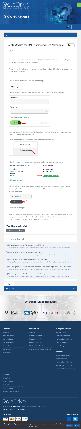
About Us (6, 332)
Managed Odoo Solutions (64, 365)
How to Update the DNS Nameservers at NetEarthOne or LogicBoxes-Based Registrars (39, 268)
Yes (12, 230)
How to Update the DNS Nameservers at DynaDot (39, 253)
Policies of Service (9, 409)
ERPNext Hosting (35, 342)
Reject (77, 425)
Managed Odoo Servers (63, 335)
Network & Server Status (11, 391)
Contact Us (6, 385)
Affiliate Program (8, 342)
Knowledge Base (8, 388)
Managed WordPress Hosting (65, 369)
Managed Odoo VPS (35, 339)
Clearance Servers (62, 342)
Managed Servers (61, 332)
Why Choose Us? (8, 335)
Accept (69, 425)
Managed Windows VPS (37, 335)
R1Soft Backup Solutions (64, 355)
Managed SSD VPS (35, 332)
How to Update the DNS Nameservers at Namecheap (39, 260)
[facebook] (69, 419)
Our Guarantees (8, 349)
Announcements (8, 381)
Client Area (6, 378)
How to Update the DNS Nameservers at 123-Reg (39, 246)
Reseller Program (8, 346)
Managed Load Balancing (64, 339)
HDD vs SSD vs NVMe (36, 346)
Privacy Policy (22, 409)
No (21, 230)
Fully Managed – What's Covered (40, 349)
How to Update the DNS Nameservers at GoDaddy (39, 275)
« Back (9, 284)
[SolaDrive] (40, 5)
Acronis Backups (61, 358)
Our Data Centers (8, 339)
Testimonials (7, 352)
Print (72, 45)
